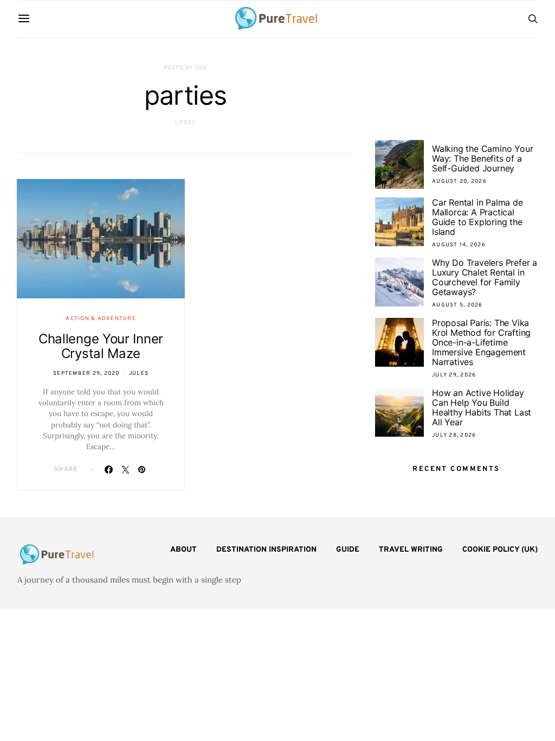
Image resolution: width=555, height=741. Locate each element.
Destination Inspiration (266, 549)
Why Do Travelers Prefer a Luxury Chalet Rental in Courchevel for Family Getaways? (484, 277)
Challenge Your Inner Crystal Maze (100, 346)
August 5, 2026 (457, 305)
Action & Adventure (101, 318)
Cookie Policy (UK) (500, 549)
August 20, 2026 (459, 181)
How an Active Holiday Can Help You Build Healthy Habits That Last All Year (481, 407)
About (183, 549)
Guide (347, 549)
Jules (139, 373)
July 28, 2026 (454, 435)
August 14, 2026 (459, 244)
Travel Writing (411, 549)
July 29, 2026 (454, 375)
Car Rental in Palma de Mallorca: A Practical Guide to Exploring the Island (477, 217)
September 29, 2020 (86, 373)
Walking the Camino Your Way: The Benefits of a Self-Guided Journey (482, 158)
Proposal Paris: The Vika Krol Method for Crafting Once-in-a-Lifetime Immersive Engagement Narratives (481, 342)
